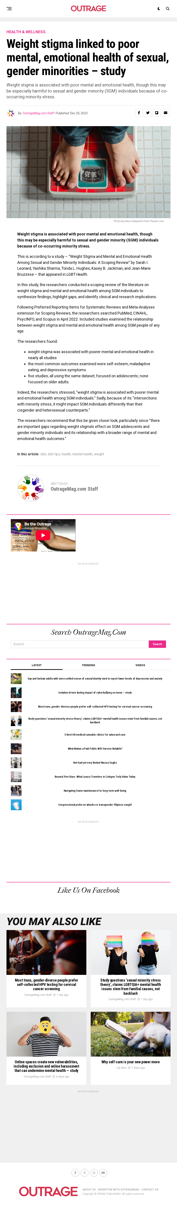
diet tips (54, 454)
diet (43, 454)
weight (99, 454)
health (66, 454)
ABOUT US (89, 1189)
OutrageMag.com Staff (39, 113)
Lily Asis (121, 1067)
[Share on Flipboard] (157, 113)
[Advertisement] (88, 593)
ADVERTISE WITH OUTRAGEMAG (118, 1189)
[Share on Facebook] (139, 113)
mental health (82, 454)
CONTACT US (149, 1189)
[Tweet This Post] (148, 113)
